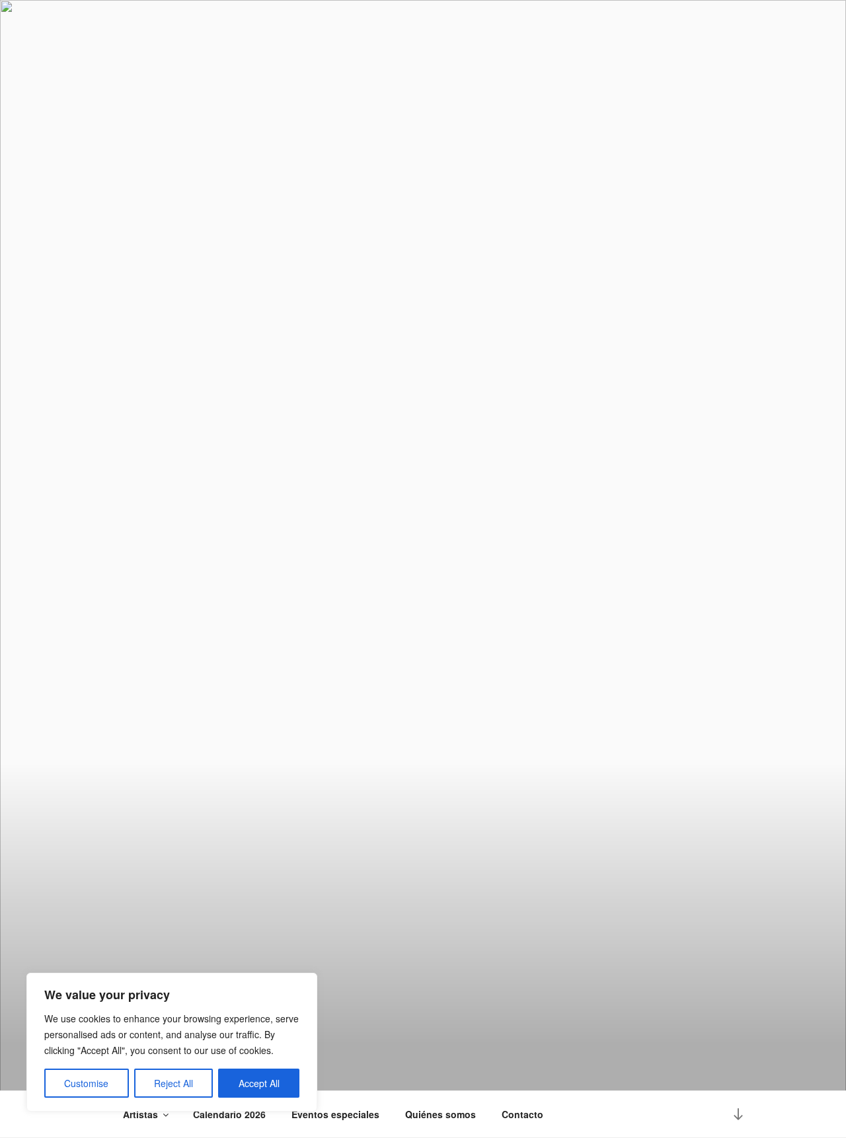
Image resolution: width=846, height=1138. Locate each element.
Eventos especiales (335, 1114)
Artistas (140, 1114)
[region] (171, 1042)
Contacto (522, 1114)
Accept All (259, 1083)
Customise (86, 1083)
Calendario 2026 (229, 1114)
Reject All (173, 1083)
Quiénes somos (440, 1114)
